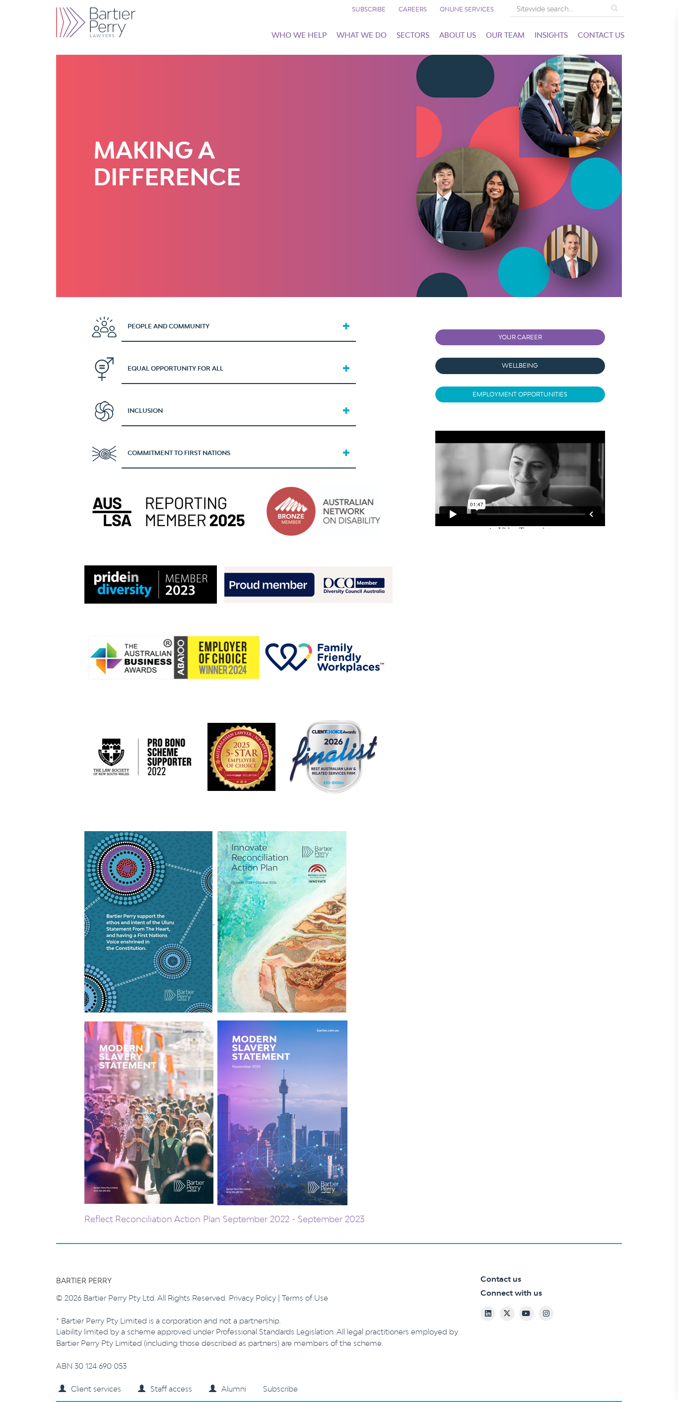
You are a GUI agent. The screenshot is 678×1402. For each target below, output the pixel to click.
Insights (551, 35)
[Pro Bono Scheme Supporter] (247, 756)
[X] (608, 1372)
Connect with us (511, 1293)
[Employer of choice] (174, 656)
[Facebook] (589, 1372)
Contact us (601, 35)
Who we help (299, 35)
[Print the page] (534, 1372)
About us (457, 35)
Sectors (413, 35)
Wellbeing (520, 365)
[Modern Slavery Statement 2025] (215, 1111)
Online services (467, 9)
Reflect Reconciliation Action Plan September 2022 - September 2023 (224, 1219)
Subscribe (369, 9)
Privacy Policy (253, 1298)
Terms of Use (305, 1298)
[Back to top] (626, 1372)
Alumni (233, 1389)
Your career (520, 337)
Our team (505, 35)
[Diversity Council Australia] (308, 583)
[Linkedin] (571, 1372)
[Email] (552, 1372)
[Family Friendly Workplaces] (325, 656)
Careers (413, 9)
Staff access (171, 1389)
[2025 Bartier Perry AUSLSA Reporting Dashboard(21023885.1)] (170, 511)
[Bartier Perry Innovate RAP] (215, 921)
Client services (96, 1389)
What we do (362, 35)
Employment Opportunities (520, 394)
